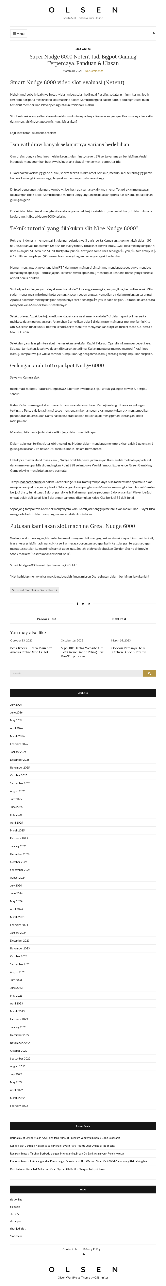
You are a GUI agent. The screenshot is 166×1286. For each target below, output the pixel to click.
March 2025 (17, 830)
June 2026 (16, 712)
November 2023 (20, 948)
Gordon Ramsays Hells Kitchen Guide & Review (128, 650)
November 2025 (20, 767)
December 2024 (20, 854)
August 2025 (18, 791)
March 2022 (17, 1097)
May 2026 (16, 720)
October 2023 (18, 956)
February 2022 (19, 1105)
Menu (20, 33)
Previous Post (46, 619)
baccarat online (31, 482)
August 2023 (18, 972)
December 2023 (20, 940)
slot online (16, 1199)
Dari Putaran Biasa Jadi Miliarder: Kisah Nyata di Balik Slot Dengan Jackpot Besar (57, 1169)
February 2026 (19, 744)
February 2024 (19, 924)
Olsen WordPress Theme (74, 1277)
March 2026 (17, 736)
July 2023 (16, 979)
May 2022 (16, 1082)
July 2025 (16, 799)
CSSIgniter (101, 1277)
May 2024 (16, 901)
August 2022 (18, 1066)
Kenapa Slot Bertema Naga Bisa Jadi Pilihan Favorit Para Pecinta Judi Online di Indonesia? (62, 1145)
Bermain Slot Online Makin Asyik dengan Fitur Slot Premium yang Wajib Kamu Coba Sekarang (65, 1137)
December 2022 (20, 1035)
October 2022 (18, 1050)
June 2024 (16, 893)
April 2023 (16, 1003)
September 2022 (20, 1058)
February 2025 (19, 838)
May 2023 (16, 995)
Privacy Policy (91, 1249)
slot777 (14, 1214)
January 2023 (18, 1027)
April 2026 (16, 728)
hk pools (15, 1206)
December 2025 (20, 759)
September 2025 (20, 783)
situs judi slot (18, 1228)
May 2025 (16, 814)
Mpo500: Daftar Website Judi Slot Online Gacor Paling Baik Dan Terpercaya (82, 652)
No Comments (94, 70)
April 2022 (16, 1090)
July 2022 (16, 1074)
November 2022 (20, 1042)
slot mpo (15, 1221)
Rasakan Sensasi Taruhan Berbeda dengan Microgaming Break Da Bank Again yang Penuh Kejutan (67, 1153)
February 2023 (19, 1019)
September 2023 (20, 964)
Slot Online (83, 48)
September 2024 (20, 869)
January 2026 (18, 751)
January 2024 (18, 932)
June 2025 (16, 806)
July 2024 (16, 885)
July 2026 (16, 704)
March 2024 (17, 917)
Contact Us (70, 1249)
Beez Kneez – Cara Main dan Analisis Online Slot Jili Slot (31, 650)
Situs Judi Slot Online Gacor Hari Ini (34, 590)
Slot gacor (16, 1236)
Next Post (119, 619)
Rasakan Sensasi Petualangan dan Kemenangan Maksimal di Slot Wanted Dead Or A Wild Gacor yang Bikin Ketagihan (79, 1161)
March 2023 (17, 1011)
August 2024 (18, 877)
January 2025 (18, 846)
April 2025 (16, 822)
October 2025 (18, 775)
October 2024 (18, 862)
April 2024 (16, 909)
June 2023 (16, 987)
